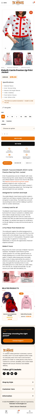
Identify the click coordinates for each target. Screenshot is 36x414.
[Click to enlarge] (5, 48)
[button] (4, 30)
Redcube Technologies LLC (18, 403)
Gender (3, 124)
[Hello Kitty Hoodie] (26, 302)
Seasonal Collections (12, 67)
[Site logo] (18, 2)
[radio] (3, 116)
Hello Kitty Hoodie (26, 314)
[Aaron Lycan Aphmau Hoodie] (9, 302)
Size (2, 112)
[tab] (7, 163)
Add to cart (18, 138)
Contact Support (18, 340)
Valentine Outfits (25, 67)
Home (2, 67)
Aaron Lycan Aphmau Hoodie (9, 314)
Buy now (18, 144)
